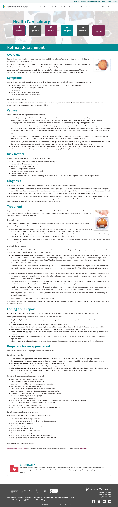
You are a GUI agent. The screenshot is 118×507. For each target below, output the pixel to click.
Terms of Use (83, 448)
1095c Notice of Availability (35, 500)
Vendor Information (62, 498)
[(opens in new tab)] (41, 491)
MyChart (83, 1)
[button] (76, 7)
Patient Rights (48, 498)
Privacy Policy (11, 498)
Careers (115, 1)
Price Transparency (18, 500)
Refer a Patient (106, 1)
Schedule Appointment (93, 1)
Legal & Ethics (37, 498)
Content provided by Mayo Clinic (16, 448)
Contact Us (76, 1)
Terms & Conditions (24, 498)
